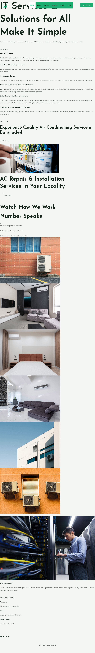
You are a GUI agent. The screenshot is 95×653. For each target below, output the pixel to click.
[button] (86, 5)
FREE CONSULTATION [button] (7, 597)
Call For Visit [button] (4, 49)
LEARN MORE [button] (4, 140)
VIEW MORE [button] (4, 121)
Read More (7, 195)
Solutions (46, 5)
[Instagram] (6, 636)
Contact (62, 5)
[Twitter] (3, 636)
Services (54, 5)
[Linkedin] (9, 636)
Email (69, 5)
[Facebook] (1, 636)
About (39, 5)
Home (32, 5)
